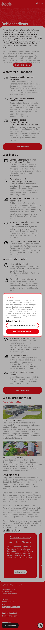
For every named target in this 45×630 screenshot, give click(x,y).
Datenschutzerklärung (14, 321)
